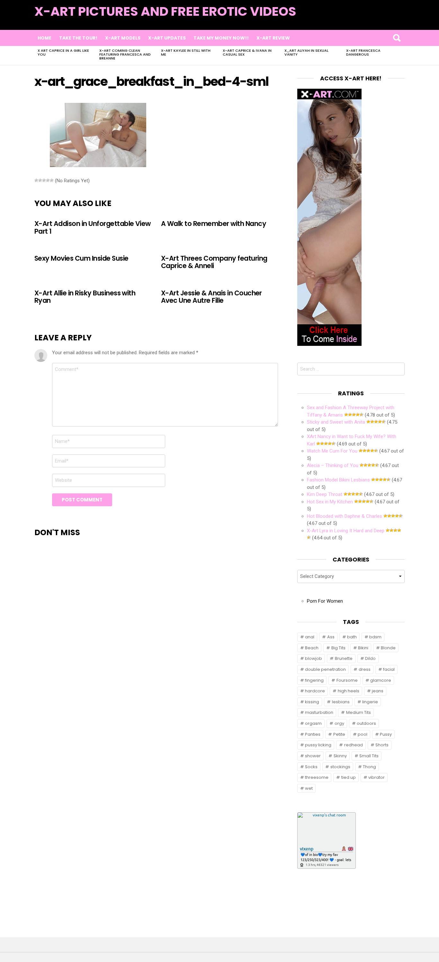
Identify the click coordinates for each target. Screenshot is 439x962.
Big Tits (338, 648)
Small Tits (369, 756)
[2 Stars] (40, 180)
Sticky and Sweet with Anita (336, 422)
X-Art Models (122, 38)
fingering (314, 680)
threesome (316, 777)
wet (309, 788)
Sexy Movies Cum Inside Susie (81, 258)
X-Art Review (273, 38)
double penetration (325, 669)
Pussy (386, 734)
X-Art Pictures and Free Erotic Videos (165, 11)
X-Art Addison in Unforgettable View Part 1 (92, 227)
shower (313, 756)
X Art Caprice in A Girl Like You (63, 52)
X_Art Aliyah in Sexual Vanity (306, 52)
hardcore (315, 691)
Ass (331, 637)
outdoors (366, 723)
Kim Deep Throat (324, 494)
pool (362, 734)
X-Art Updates (167, 38)
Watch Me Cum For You (332, 451)
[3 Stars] (44, 180)
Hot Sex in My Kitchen (330, 502)
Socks (311, 767)
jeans (377, 691)
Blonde (388, 648)
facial (389, 669)
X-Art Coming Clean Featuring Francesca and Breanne (125, 54)
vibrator (376, 777)
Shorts (382, 745)
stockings (340, 767)
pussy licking (318, 745)
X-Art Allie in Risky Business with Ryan (84, 296)
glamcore (380, 680)
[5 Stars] (52, 180)
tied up (348, 777)
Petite (339, 734)
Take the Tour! (78, 38)
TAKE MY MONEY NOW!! (221, 38)
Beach (311, 648)
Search (396, 38)
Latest (391, 19)
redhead (353, 745)
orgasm (313, 723)
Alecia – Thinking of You (332, 465)
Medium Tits (358, 712)
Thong (369, 767)
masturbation (319, 712)
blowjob (313, 658)
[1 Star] (36, 180)
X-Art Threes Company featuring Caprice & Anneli (214, 262)
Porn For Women (325, 601)
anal (309, 637)
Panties (312, 734)
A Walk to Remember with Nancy (213, 223)
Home (44, 38)
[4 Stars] (48, 180)
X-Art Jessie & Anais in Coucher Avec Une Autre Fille (211, 296)
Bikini (363, 648)
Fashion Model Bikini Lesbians (338, 480)
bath (352, 637)
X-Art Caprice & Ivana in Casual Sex (247, 52)
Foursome (347, 680)
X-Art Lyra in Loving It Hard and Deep (345, 531)
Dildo (370, 658)
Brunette (344, 658)
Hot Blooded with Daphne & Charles (344, 516)
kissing (312, 702)
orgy (339, 723)
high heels (348, 691)
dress (365, 669)
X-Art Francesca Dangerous (363, 52)
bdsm (375, 637)
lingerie (370, 702)
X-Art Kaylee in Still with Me (186, 52)
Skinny (340, 756)
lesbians (341, 702)
